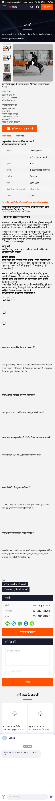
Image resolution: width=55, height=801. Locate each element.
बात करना (47, 7)
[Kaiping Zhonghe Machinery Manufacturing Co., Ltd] (13, 7)
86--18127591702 (45, 2)
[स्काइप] (13, 623)
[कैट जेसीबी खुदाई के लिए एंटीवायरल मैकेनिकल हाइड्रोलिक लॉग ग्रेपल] (33, 63)
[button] (8, 80)
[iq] (32, 623)
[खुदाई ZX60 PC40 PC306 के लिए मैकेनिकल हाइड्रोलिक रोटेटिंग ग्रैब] (40, 713)
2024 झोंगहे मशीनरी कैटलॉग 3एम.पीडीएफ (16, 211)
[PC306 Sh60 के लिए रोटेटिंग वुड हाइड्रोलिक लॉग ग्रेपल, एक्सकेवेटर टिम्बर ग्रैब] (14, 713)
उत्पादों (9, 34)
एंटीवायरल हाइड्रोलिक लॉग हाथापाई (16, 589)
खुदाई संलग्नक (20, 34)
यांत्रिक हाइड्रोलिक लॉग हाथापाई (15, 584)
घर (3, 34)
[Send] (51, 797)
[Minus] (51, 738)
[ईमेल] (26, 623)
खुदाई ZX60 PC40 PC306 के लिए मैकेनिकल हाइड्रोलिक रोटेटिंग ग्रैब (39, 728)
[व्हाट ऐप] (20, 623)
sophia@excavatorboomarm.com (19, 2)
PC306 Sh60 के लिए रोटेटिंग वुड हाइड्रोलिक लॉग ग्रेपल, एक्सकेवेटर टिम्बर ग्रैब (14, 728)
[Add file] (3, 797)
